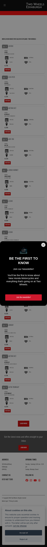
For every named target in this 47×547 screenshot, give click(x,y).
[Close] (43, 245)
